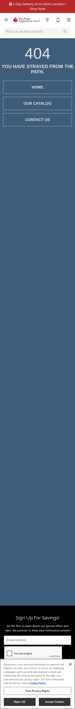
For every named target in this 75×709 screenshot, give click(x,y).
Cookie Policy (37, 683)
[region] (37, 684)
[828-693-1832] (58, 19)
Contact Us (37, 120)
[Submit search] (65, 31)
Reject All (19, 701)
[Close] (70, 664)
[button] (6, 19)
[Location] (47, 19)
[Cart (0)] (68, 19)
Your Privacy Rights (37, 691)
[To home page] (26, 20)
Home (37, 87)
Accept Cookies (54, 701)
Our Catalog (37, 103)
